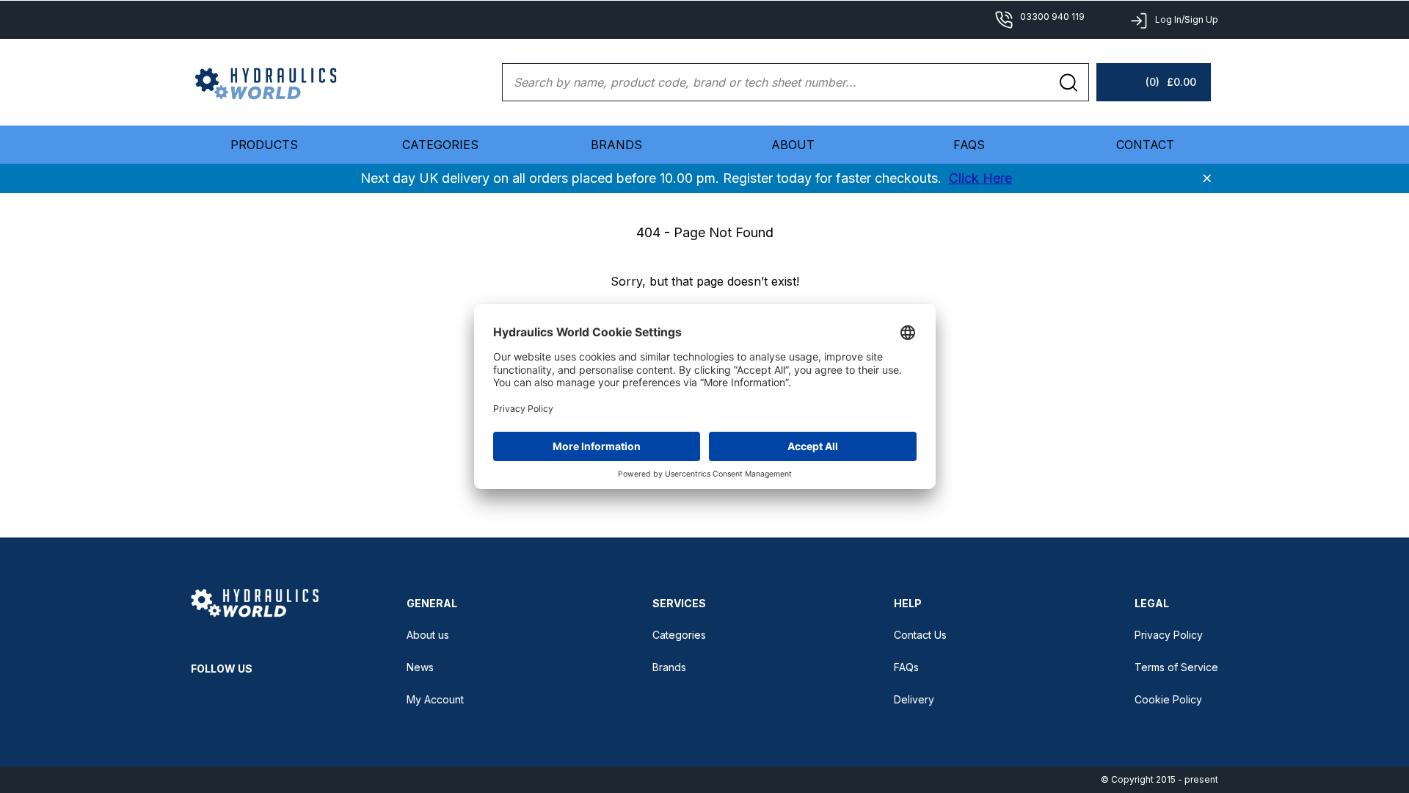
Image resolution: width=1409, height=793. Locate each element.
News (420, 667)
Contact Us (920, 635)
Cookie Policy (1168, 699)
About (793, 144)
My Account (435, 699)
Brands (616, 144)
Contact (1145, 144)
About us (428, 635)
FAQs (969, 144)
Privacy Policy (1169, 635)
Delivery (914, 699)
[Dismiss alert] (1207, 178)
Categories (679, 635)
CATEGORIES (440, 144)
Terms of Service (1176, 667)
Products (264, 144)
